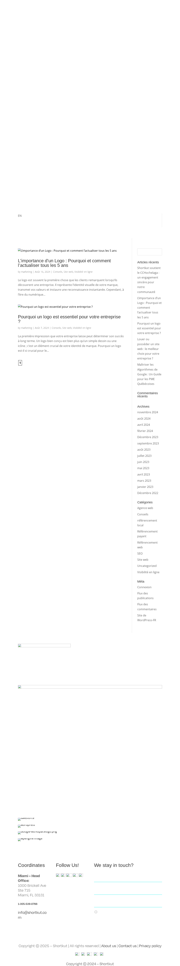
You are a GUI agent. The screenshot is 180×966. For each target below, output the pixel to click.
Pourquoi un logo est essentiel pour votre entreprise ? (69, 319)
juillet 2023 (144, 456)
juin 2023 (143, 462)
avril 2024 (143, 425)
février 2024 (145, 431)
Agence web (145, 508)
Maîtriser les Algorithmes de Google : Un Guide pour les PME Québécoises (149, 374)
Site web (68, 271)
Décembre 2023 (147, 437)
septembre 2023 (148, 443)
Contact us (127, 946)
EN (20, 216)
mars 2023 (144, 481)
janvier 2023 (145, 487)
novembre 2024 (147, 412)
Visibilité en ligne (83, 271)
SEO (140, 553)
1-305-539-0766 (27, 903)
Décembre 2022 (147, 493)
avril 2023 (143, 474)
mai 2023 (143, 468)
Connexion (144, 587)
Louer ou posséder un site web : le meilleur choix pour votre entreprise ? (148, 348)
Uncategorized (147, 566)
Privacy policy (150, 946)
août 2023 (143, 450)
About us (108, 946)
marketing (26, 271)
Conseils (57, 271)
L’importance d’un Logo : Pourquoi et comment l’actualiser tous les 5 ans (64, 263)
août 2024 (143, 418)
